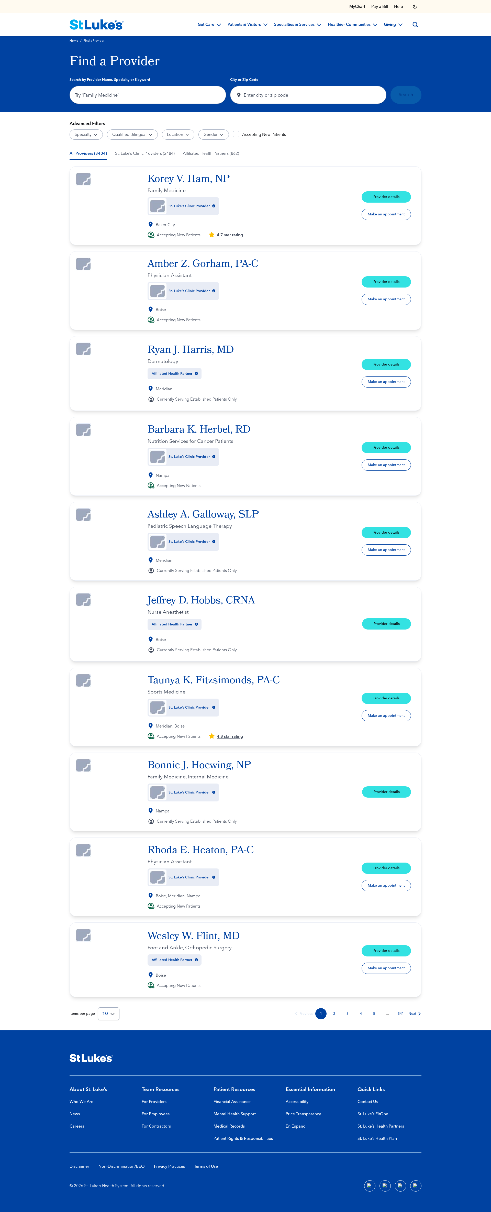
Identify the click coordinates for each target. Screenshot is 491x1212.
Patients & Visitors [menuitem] (244, 25)
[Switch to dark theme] (414, 6)
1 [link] (321, 1014)
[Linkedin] (385, 1186)
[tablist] (154, 153)
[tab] (88, 153)
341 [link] (401, 1014)
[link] (303, 1013)
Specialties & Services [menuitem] (294, 25)
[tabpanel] (245, 593)
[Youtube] (400, 1186)
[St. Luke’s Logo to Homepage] (97, 24)
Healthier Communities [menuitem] (349, 25)
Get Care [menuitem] (206, 25)
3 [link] (348, 1014)
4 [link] (361, 1014)
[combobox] (148, 95)
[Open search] (415, 24)
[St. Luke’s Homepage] (91, 1058)
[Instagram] (415, 1186)
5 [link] (374, 1014)
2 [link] (334, 1014)
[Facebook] (369, 1186)
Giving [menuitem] (390, 25)
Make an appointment (386, 214)
